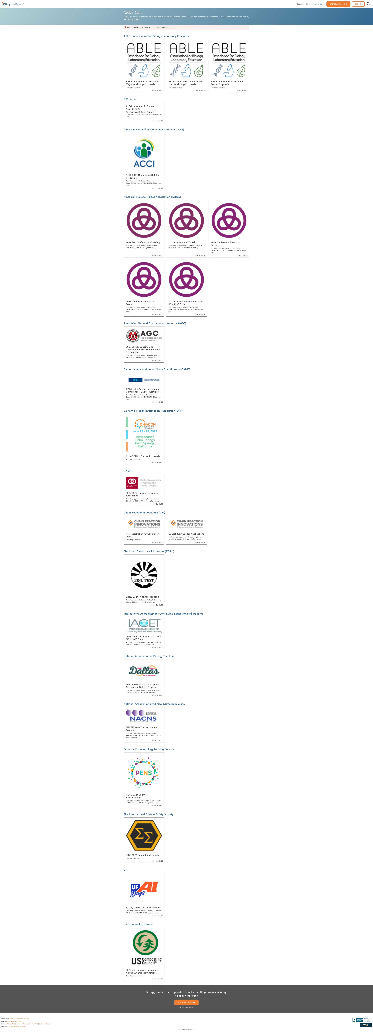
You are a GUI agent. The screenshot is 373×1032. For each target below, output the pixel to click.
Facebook (20, 1019)
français (23, 1026)
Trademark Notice (44, 1024)
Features (300, 4)
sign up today (133, 19)
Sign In (358, 4)
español (17, 1026)
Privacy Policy (11, 1024)
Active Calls (319, 4)
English (11, 1026)
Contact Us (11, 1021)
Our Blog (12, 1019)
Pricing (308, 4)
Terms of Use (21, 1024)
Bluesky (26, 1019)
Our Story (19, 1021)
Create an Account (338, 4)
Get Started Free (186, 1002)
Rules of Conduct (32, 1024)
